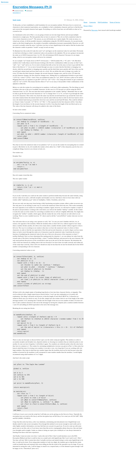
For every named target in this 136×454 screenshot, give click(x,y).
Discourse (94, 30)
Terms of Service (115, 22)
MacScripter (4, 2)
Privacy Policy (88, 26)
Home (85, 22)
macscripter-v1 (17, 12)
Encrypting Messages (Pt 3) (32, 7)
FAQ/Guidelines (103, 22)
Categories (92, 22)
